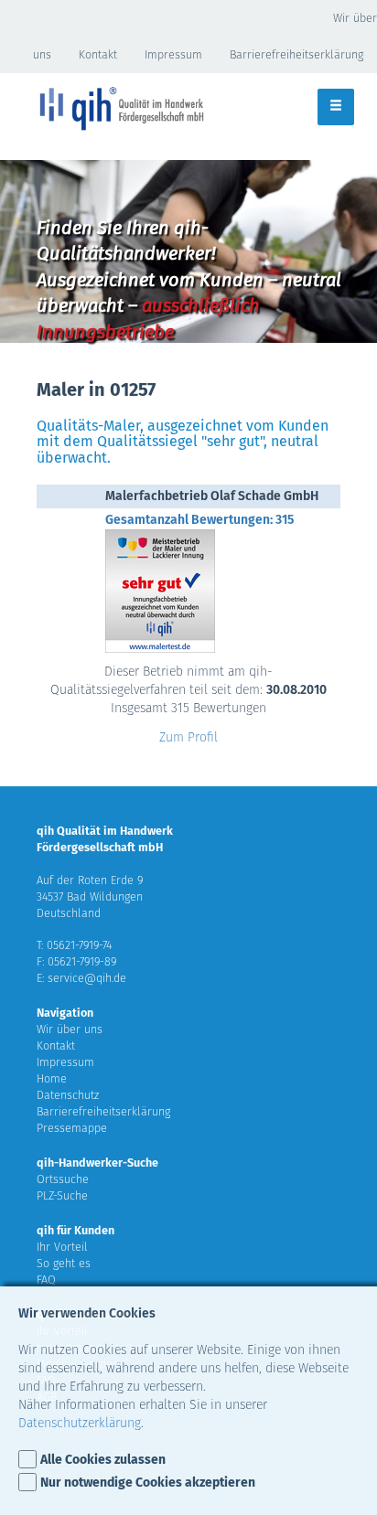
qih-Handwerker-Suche (97, 1162)
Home (52, 1078)
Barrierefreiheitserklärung (296, 54)
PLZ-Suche (62, 1195)
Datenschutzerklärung (79, 1423)
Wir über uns (69, 1029)
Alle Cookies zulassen (103, 1459)
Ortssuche (63, 1179)
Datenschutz (68, 1095)
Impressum (173, 54)
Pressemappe (72, 1128)
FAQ (46, 1279)
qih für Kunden (75, 1230)
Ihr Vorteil (62, 1247)
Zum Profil (188, 737)
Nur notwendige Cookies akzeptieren (147, 1482)
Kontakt (98, 54)
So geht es (64, 1263)
